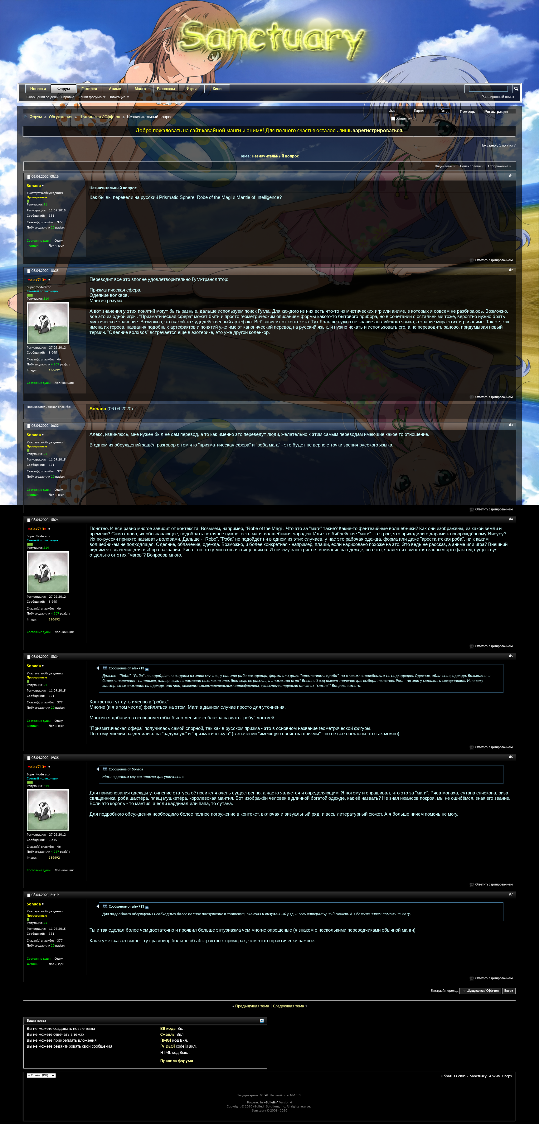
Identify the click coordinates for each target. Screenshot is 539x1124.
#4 (511, 519)
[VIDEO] (167, 1046)
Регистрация (496, 111)
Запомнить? (405, 119)
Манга (140, 89)
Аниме (115, 89)
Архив (494, 1076)
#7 (511, 894)
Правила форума (176, 1061)
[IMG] (165, 1040)
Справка (67, 97)
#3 (511, 425)
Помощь (467, 111)
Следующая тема (288, 1006)
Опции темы (443, 166)
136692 (54, 370)
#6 (511, 757)
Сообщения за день (42, 97)
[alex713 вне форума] (48, 323)
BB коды (168, 1028)
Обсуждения (60, 117)
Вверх (508, 991)
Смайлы (168, 1034)
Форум (63, 89)
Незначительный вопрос (275, 156)
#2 (511, 270)
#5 (511, 656)
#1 (511, 176)
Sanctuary (478, 1076)
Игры (192, 89)
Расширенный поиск (498, 97)
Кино (217, 89)
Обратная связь (454, 1076)
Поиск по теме (470, 166)
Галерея (89, 89)
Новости (38, 89)
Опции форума (90, 97)
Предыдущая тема (252, 1006)
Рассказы (166, 89)
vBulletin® (271, 1102)
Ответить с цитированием (494, 260)
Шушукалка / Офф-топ (100, 117)
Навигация (117, 97)
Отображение (498, 166)
